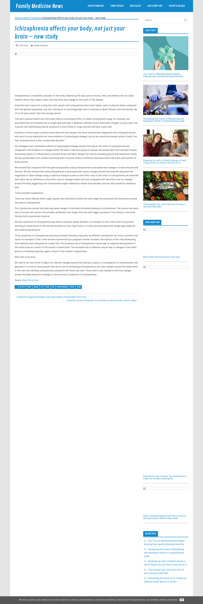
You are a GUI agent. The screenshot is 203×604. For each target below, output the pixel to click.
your (79, 287)
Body (29, 287)
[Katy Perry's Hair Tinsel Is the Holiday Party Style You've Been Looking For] (165, 267)
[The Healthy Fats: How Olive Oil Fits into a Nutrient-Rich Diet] (165, 199)
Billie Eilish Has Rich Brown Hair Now (161, 256)
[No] (199, 600)
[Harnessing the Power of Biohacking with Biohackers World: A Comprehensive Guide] (165, 114)
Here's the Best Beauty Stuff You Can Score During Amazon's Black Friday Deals (164, 517)
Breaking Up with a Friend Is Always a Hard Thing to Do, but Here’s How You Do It (164, 161)
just (42, 287)
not (53, 287)
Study (72, 287)
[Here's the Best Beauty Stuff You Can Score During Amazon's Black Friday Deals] (165, 488)
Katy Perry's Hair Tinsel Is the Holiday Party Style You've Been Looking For (164, 477)
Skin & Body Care (154, 5)
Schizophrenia (62, 287)
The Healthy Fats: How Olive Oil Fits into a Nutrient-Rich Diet (164, 205)
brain (36, 287)
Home (18, 17)
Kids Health (135, 5)
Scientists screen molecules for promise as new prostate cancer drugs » (102, 300)
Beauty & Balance (177, 5)
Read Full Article (30, 280)
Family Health (117, 5)
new (47, 287)
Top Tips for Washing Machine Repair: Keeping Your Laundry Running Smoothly (163, 75)
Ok (182, 600)
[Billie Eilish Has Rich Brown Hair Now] (165, 230)
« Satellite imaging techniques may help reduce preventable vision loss (51, 296)
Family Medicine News (39, 6)
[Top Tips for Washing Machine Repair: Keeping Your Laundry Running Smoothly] (165, 69)
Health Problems (96, 5)
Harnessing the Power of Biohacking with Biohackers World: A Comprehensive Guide (163, 120)
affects (22, 287)
